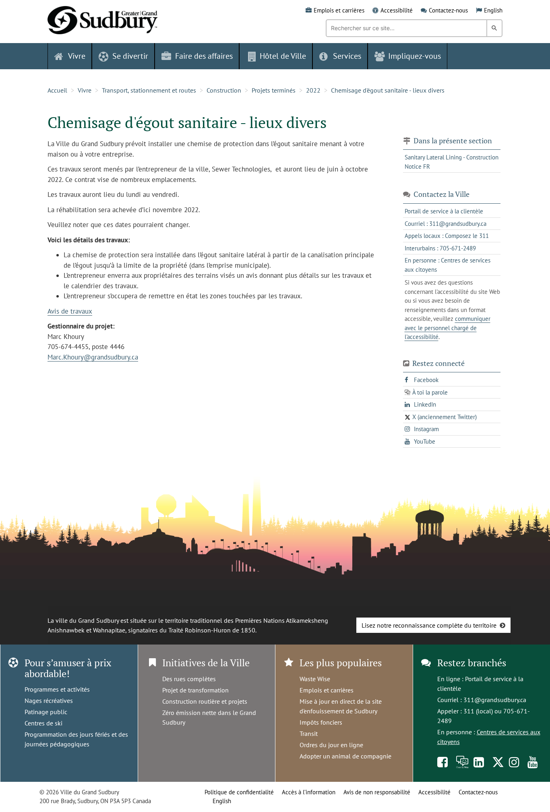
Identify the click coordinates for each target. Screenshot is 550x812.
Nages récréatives (49, 700)
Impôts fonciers (321, 722)
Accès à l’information (308, 792)
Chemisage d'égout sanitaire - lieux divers (388, 90)
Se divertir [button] (130, 56)
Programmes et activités (57, 689)
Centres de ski (43, 723)
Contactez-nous (448, 10)
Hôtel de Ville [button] (283, 56)
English (493, 10)
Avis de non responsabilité (376, 792)
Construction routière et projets (204, 701)
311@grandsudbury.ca (494, 700)
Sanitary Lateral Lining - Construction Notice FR (451, 161)
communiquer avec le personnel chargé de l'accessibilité (447, 328)
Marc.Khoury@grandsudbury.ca (93, 357)
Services (347, 56)
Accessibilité (396, 10)
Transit (309, 733)
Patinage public (46, 712)
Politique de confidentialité (239, 792)
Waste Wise (315, 679)
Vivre (84, 90)
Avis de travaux (70, 311)
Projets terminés (274, 90)
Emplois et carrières (339, 10)
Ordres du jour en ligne (331, 745)
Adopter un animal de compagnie (345, 756)
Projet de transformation (195, 690)
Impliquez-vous (414, 56)
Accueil (57, 90)
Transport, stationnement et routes (149, 90)
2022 (313, 90)
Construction (224, 90)
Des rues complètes (189, 679)
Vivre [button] (76, 56)
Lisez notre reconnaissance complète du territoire (429, 625)
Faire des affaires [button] (204, 56)
